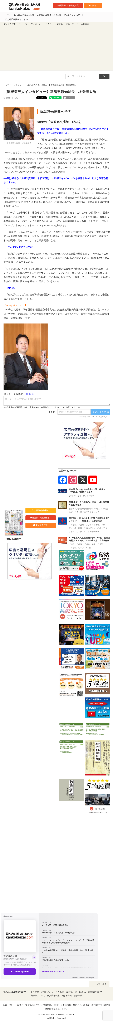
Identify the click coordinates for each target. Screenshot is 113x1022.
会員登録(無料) (41, 510)
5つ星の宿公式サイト (74, 15)
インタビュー (36, 24)
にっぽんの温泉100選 (24, 15)
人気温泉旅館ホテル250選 (49, 15)
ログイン (94, 5)
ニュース (23, 24)
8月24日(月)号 (13, 539)
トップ (8, 15)
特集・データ (72, 24)
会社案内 (85, 24)
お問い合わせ (47, 992)
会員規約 (78, 995)
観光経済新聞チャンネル (16, 19)
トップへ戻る (100, 984)
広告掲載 (59, 992)
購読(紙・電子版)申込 (69, 5)
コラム (48, 24)
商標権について (38, 995)
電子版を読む (10, 24)
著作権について (95, 992)
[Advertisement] (56, 48)
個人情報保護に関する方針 (59, 995)
